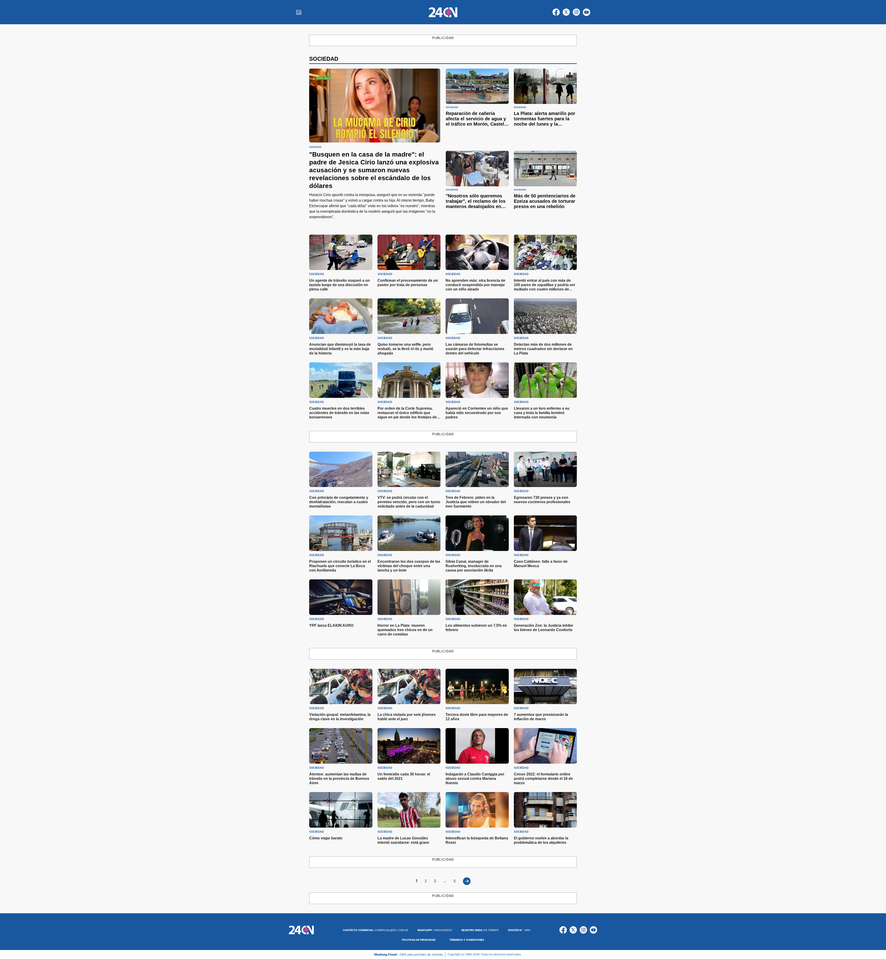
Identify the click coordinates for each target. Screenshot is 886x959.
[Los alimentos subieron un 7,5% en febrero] (477, 597)
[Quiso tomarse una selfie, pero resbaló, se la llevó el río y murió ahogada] (409, 316)
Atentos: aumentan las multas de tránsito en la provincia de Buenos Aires (339, 778)
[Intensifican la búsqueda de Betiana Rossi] (477, 810)
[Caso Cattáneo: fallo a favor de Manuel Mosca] (545, 533)
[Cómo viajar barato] (340, 810)
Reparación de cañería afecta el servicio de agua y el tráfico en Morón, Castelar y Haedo (477, 121)
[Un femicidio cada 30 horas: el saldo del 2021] (409, 746)
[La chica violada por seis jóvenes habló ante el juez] (409, 686)
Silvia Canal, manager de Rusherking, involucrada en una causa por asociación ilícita (474, 566)
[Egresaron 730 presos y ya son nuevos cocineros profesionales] (545, 469)
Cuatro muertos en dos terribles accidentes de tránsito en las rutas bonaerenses (339, 412)
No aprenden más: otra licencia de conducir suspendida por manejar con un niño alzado (475, 284)
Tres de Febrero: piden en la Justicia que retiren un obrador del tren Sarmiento (476, 502)
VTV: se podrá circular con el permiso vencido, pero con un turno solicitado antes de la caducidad (408, 502)
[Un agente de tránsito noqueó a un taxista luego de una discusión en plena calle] (340, 252)
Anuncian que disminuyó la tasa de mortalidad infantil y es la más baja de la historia (340, 348)
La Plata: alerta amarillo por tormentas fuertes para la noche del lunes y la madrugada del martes (544, 121)
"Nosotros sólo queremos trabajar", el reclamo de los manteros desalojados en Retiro (476, 203)
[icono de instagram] (576, 12)
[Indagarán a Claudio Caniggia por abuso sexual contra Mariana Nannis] (477, 746)
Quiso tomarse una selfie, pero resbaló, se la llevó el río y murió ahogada (405, 348)
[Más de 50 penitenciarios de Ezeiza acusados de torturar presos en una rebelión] (545, 168)
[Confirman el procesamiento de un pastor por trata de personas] (409, 252)
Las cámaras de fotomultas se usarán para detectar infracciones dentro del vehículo (475, 348)
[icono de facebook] (556, 12)
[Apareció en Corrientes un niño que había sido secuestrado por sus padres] (477, 380)
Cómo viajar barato (325, 838)
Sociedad (315, 147)
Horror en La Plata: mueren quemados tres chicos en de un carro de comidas (405, 629)
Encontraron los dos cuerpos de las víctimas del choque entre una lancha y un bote (408, 566)
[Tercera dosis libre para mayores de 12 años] (477, 686)
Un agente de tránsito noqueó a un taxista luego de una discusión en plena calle (339, 284)
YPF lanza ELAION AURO (331, 625)
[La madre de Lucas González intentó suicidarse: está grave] (409, 810)
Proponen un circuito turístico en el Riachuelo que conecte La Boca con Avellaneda (340, 566)
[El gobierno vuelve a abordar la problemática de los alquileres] (545, 810)
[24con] (443, 12)
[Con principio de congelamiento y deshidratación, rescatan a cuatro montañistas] (340, 469)
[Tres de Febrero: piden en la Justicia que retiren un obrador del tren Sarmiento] (477, 469)
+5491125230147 (434, 930)
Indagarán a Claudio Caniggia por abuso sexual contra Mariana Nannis (475, 778)
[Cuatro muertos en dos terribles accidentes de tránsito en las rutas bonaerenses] (340, 380)
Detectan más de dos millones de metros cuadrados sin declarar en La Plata (543, 348)
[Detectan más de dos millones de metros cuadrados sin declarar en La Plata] (545, 316)
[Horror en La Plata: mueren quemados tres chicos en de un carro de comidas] (409, 597)
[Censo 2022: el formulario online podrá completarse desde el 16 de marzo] (545, 746)
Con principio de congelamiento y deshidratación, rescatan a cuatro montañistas (338, 502)
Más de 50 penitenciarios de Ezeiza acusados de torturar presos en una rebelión (544, 201)
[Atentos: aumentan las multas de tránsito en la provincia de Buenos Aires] (340, 746)
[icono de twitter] (566, 12)
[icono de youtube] (586, 12)
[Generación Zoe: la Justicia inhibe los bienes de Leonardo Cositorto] (545, 597)
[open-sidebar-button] (299, 12)
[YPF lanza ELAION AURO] (340, 597)
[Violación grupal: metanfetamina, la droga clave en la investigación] (340, 686)
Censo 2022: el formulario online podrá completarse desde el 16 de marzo (543, 778)
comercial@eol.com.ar (375, 930)
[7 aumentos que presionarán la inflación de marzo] (545, 686)
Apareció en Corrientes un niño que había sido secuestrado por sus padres (477, 412)
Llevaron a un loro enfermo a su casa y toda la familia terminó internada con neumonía (541, 412)
